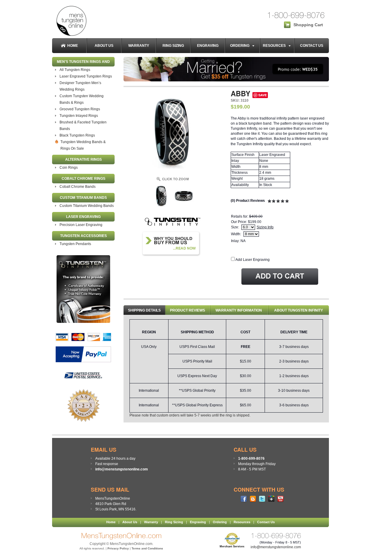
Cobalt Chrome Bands (78, 187)
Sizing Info (265, 227)
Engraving (207, 46)
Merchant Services (232, 546)
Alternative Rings (83, 159)
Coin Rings (69, 167)
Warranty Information (239, 310)
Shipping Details (144, 310)
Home (72, 46)
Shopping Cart (308, 24)
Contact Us (311, 46)
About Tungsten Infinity (298, 310)
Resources (275, 46)
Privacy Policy (118, 548)
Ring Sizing (173, 46)
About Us (104, 46)
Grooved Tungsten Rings (80, 109)
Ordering (241, 46)
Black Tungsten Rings (77, 135)
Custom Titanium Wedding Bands (87, 206)
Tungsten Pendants (75, 244)
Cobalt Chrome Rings (83, 178)
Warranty (138, 46)
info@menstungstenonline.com (121, 469)
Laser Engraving (83, 217)
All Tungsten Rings (75, 70)
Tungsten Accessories (83, 236)
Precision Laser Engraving (81, 225)
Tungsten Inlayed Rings (79, 116)
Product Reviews (187, 310)
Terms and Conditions (147, 548)
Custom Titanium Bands (83, 198)
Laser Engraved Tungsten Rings (86, 76)
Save (262, 95)
